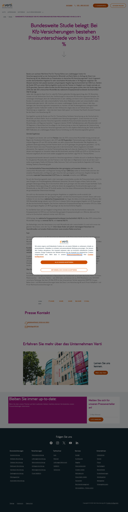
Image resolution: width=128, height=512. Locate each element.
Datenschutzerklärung (74, 254)
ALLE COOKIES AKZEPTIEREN (64, 262)
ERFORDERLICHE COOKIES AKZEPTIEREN (64, 270)
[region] (64, 256)
